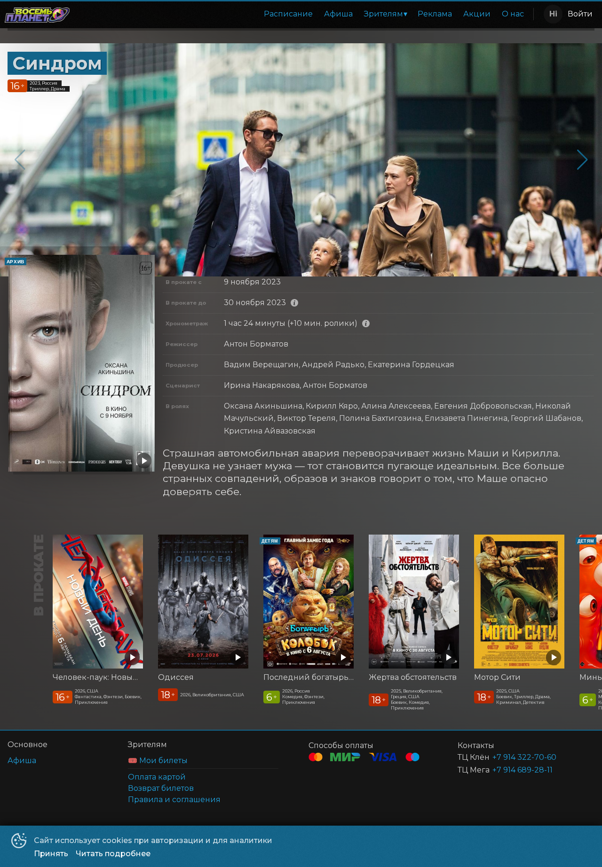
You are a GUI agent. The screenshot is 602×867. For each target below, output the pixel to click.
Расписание (288, 13)
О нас (513, 13)
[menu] (303, 14)
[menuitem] (288, 14)
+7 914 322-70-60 (524, 757)
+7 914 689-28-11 (522, 769)
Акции (477, 13)
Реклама (435, 13)
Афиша (338, 13)
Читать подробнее (113, 853)
